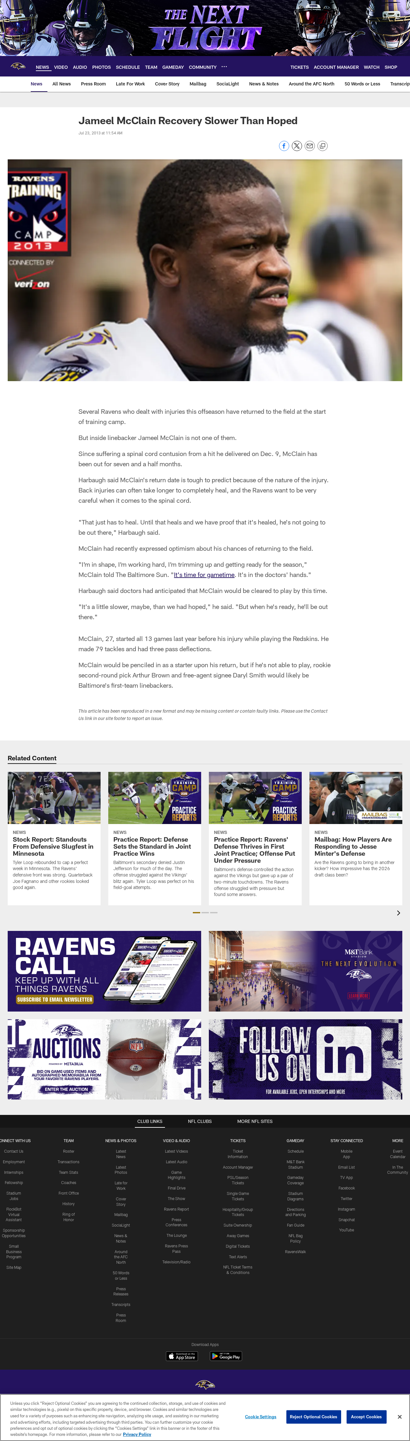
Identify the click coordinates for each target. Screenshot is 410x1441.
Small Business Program (14, 1251)
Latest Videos (176, 1151)
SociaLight (121, 1225)
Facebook (347, 1188)
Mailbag (121, 1214)
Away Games (238, 1235)
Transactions (68, 1161)
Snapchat (347, 1219)
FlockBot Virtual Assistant (14, 1214)
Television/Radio (176, 1262)
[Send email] (310, 149)
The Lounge (177, 1235)
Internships (13, 1172)
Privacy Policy (137, 1434)
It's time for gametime (204, 574)
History (68, 1203)
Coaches (68, 1182)
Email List (346, 1167)
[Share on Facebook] (284, 149)
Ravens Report (176, 1209)
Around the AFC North (121, 1257)
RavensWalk (295, 1251)
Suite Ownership (238, 1225)
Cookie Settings (260, 1416)
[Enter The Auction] (104, 1059)
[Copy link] (322, 146)
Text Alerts (238, 1256)
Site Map (13, 1267)
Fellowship (14, 1182)
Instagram (346, 1209)
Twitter (346, 1198)
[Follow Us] (305, 1059)
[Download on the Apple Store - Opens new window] (182, 1356)
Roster (68, 1151)
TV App (346, 1177)
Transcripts (120, 1304)
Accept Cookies (366, 1416)
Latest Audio (176, 1161)
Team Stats (68, 1172)
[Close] (400, 1417)
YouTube (346, 1230)
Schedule (296, 1151)
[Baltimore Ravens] (205, 1386)
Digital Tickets (238, 1246)
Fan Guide (295, 1225)
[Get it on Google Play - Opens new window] (226, 1359)
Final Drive (176, 1188)
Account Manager (238, 1167)
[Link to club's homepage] (18, 66)
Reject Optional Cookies (314, 1416)
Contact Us (13, 1151)
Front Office (69, 1193)
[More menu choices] (224, 66)
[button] (196, 912)
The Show (176, 1198)
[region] (205, 1417)
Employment (14, 1161)
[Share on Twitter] (297, 149)
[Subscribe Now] (104, 971)
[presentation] (399, 913)
